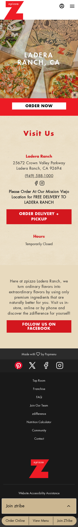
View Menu (41, 520)
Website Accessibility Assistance (39, 493)
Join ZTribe (64, 520)
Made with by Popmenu (29, 354)
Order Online (15, 520)
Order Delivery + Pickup (39, 216)
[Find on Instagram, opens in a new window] (42, 185)
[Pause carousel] (74, 95)
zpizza (39, 468)
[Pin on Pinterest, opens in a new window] (18, 366)
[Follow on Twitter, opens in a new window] (32, 366)
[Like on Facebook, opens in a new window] (36, 185)
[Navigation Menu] (72, 6)
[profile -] (61, 6)
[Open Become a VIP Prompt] (69, 506)
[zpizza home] (13, 10)
